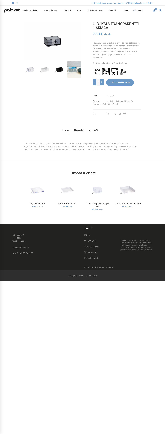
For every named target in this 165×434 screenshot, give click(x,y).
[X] (111, 114)
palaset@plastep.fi (20, 247)
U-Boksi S (105, 104)
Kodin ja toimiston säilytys (118, 101)
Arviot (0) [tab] (93, 130)
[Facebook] (107, 114)
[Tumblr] (115, 114)
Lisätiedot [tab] (79, 130)
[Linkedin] (119, 114)
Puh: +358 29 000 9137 (22, 253)
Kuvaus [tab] (65, 130)
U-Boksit (114, 104)
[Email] (124, 114)
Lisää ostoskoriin (120, 82)
